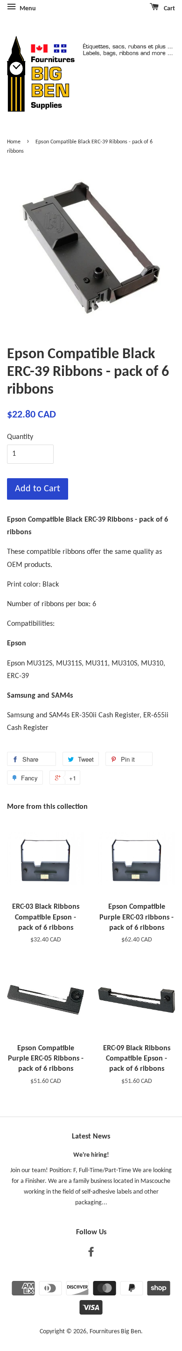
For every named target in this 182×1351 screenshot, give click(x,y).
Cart (168, 8)
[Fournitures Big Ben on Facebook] (91, 1254)
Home (14, 142)
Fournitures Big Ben (115, 1332)
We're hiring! (91, 1155)
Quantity (20, 437)
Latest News (91, 1136)
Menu (27, 8)
